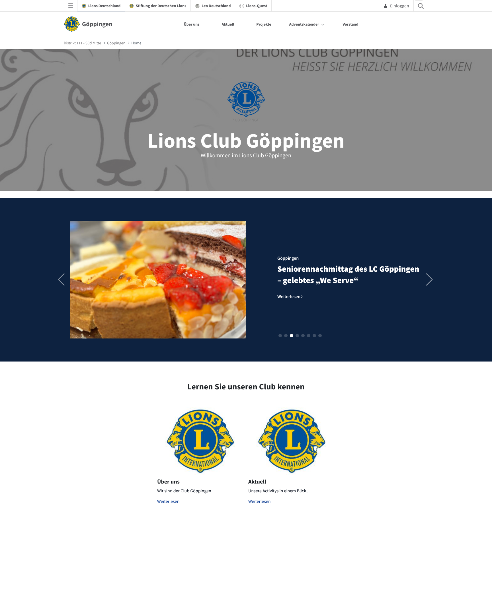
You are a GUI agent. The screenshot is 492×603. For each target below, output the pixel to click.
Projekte (263, 24)
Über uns (191, 24)
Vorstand (350, 24)
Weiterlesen (168, 501)
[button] (280, 335)
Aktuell (228, 24)
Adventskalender (304, 24)
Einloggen (399, 6)
